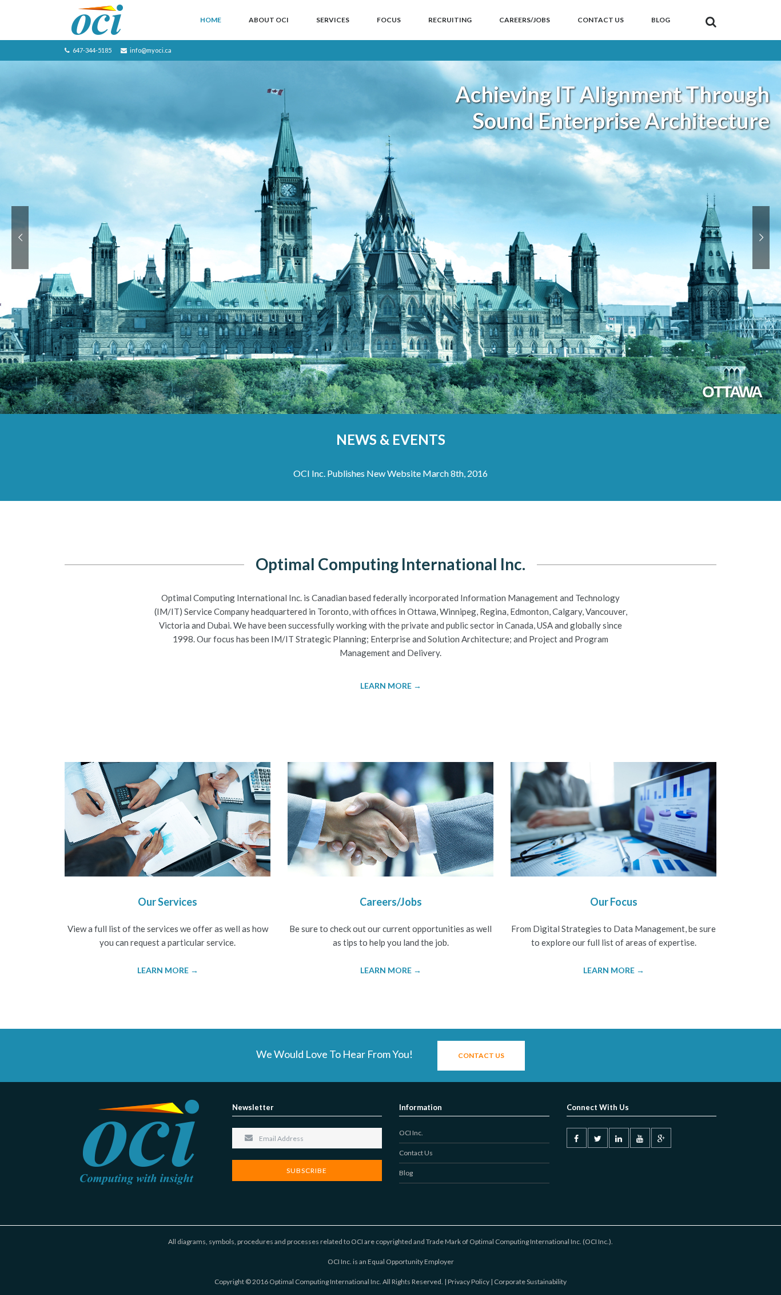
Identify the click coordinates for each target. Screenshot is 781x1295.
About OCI (269, 19)
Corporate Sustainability (530, 1281)
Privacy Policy (468, 1281)
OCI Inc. (411, 1132)
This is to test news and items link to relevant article (390, 473)
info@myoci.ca (151, 50)
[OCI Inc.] (98, 20)
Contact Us (600, 19)
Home (210, 19)
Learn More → (390, 685)
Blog (660, 19)
